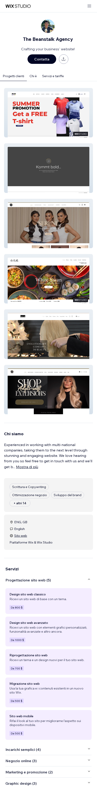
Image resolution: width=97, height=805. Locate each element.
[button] (48, 112)
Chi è (33, 76)
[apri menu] (89, 6)
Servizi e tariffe (53, 76)
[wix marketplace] (18, 6)
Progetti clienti (13, 76)
